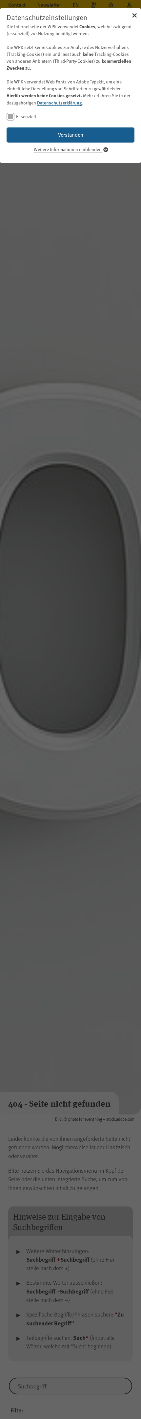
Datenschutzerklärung (59, 102)
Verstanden (70, 135)
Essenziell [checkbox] (26, 116)
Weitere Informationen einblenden (68, 149)
